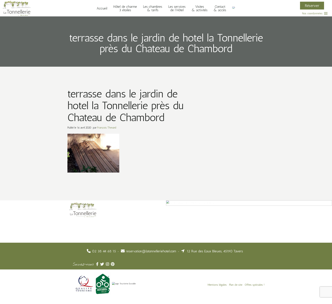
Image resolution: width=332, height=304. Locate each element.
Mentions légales (217, 284)
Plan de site (235, 284)
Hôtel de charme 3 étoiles (125, 8)
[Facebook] (98, 264)
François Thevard (106, 127)
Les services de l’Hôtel (177, 8)
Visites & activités (200, 8)
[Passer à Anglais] (233, 8)
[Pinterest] (113, 264)
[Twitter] (103, 264)
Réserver (312, 5)
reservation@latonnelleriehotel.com (151, 251)
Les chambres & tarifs (152, 8)
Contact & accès (220, 8)
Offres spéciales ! (255, 284)
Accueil (102, 8)
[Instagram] (108, 264)
